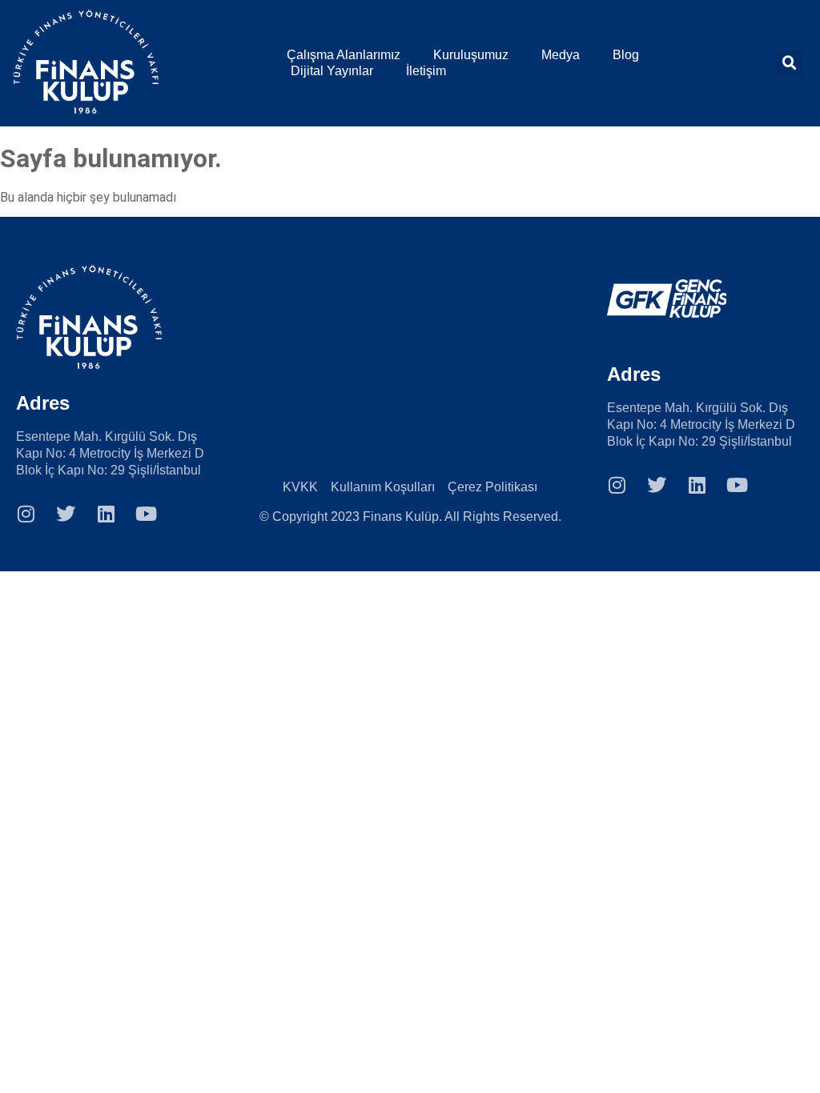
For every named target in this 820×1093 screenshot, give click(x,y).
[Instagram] (25, 513)
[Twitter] (65, 513)
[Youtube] (145, 513)
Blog (626, 55)
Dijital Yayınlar (332, 71)
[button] (789, 63)
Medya (560, 55)
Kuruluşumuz (470, 55)
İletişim (426, 71)
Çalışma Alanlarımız (343, 55)
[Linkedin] (105, 513)
